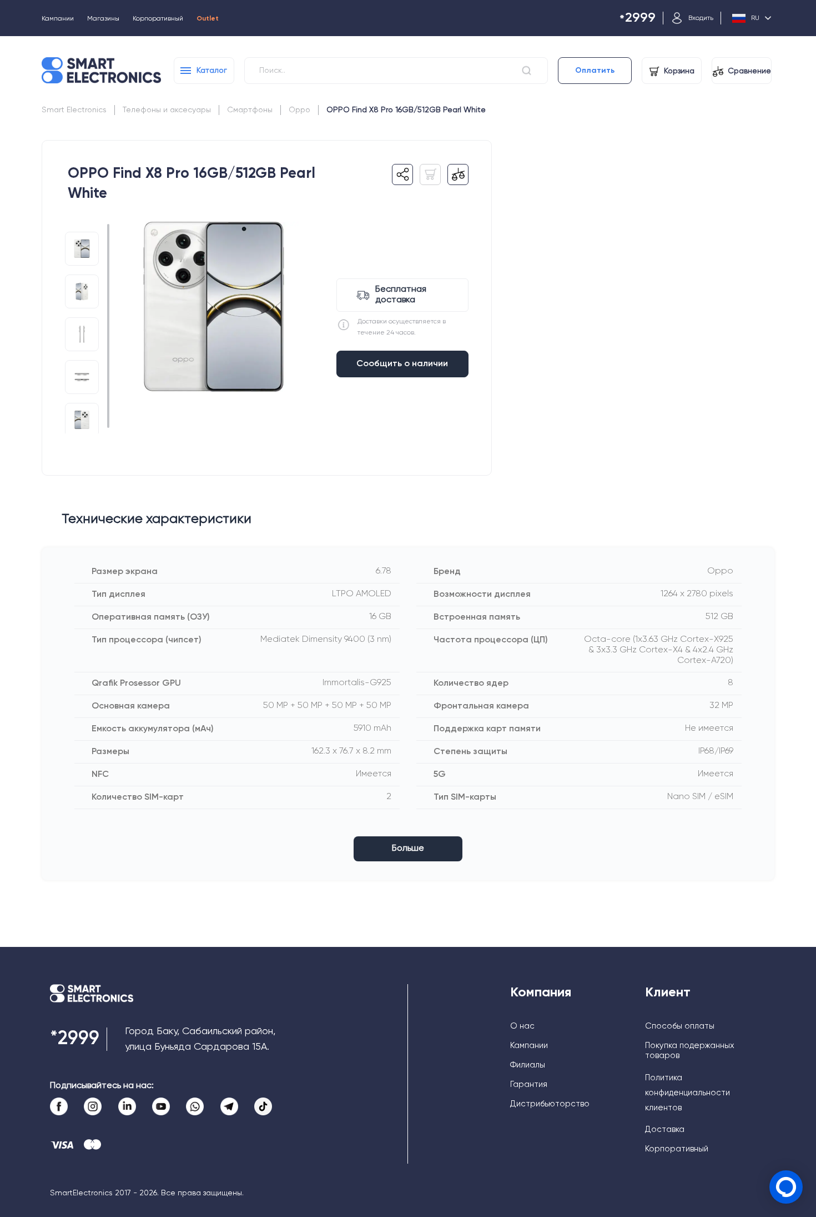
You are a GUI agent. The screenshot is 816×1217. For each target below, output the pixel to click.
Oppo (299, 110)
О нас (522, 1026)
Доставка (664, 1129)
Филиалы (527, 1065)
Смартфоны (250, 110)
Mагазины (103, 19)
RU (755, 18)
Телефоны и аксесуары (167, 110)
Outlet (208, 19)
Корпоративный (158, 19)
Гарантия (528, 1084)
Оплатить (594, 70)
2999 (637, 18)
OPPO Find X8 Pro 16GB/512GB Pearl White (406, 110)
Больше (408, 848)
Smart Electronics (74, 110)
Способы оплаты (679, 1026)
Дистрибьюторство (550, 1104)
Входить (700, 18)
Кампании (58, 19)
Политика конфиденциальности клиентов (687, 1093)
